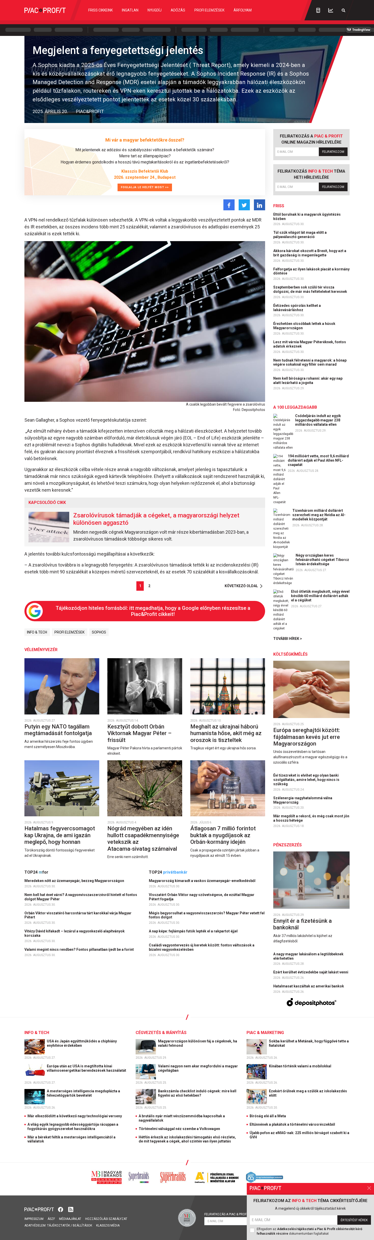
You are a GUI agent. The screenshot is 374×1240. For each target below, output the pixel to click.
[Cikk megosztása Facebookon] (229, 204)
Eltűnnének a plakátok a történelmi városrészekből (292, 1124)
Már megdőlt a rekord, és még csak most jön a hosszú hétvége (311, 818)
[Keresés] (343, 10)
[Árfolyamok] (330, 10)
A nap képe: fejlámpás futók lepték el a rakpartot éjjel (193, 931)
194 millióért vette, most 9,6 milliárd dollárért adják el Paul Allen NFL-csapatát (318, 460)
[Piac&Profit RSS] (70, 1209)
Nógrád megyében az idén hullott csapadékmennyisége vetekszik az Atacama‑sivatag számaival (143, 838)
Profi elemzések (209, 10)
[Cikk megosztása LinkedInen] (259, 204)
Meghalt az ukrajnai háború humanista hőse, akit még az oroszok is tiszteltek (226, 733)
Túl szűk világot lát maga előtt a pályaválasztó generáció (300, 234)
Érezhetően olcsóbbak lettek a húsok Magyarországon (304, 326)
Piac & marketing (265, 1032)
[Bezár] (369, 1188)
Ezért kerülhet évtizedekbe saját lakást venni (311, 972)
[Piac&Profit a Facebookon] (61, 1209)
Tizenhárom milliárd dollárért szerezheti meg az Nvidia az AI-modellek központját (319, 514)
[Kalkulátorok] (318, 10)
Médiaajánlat (70, 1219)
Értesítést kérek (354, 1220)
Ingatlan (130, 10)
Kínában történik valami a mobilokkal (300, 1066)
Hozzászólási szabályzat (106, 1219)
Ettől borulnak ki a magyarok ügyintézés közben (307, 216)
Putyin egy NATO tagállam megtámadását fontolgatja (58, 729)
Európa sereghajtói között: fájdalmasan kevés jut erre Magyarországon (306, 737)
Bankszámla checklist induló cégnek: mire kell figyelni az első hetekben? (197, 1093)
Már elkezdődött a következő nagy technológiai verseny (74, 1116)
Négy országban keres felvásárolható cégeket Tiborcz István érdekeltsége (322, 559)
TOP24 (36, 872)
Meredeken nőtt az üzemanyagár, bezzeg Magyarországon (74, 881)
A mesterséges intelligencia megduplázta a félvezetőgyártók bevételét (83, 1093)
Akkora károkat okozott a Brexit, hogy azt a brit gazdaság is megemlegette (309, 253)
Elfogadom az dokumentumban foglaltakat (309, 1231)
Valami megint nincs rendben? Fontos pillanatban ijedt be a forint (79, 949)
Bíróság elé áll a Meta (268, 1116)
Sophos (99, 632)
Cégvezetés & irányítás (161, 1032)
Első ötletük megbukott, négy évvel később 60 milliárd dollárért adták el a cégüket (320, 595)
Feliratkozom (333, 152)
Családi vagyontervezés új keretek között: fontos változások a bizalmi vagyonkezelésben (201, 947)
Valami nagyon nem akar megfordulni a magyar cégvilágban (198, 1068)
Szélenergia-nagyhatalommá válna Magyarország (302, 800)
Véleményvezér (40, 649)
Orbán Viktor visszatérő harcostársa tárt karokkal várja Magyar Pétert (78, 915)
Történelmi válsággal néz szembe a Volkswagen (179, 1129)
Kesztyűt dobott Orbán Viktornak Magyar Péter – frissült (139, 733)
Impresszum (34, 1219)
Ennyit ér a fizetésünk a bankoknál (302, 924)
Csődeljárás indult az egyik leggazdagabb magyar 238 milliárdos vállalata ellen (318, 420)
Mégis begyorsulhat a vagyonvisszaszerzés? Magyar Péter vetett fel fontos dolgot (207, 915)
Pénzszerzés (287, 845)
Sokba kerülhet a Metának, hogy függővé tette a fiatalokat (309, 1043)
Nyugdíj (155, 10)
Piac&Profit (90, 111)
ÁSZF (51, 1219)
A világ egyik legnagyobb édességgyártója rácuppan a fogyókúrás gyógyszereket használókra (72, 1126)
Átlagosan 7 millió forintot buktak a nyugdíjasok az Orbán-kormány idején (223, 835)
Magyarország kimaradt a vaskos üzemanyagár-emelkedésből (202, 881)
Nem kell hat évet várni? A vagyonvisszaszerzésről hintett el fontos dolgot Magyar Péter (80, 897)
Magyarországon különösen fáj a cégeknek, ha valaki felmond (197, 1043)
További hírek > (287, 639)
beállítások (82, 1225)
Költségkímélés (290, 654)
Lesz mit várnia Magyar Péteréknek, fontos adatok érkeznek (309, 344)
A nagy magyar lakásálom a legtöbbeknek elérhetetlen (308, 956)
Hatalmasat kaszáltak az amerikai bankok (309, 986)
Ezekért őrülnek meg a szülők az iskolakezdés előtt (308, 1093)
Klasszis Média (108, 1225)
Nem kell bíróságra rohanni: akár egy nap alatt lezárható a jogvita (307, 380)
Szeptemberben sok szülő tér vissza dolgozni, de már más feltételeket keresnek (310, 289)
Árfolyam (243, 10)
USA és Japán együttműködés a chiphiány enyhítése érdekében (82, 1043)
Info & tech (37, 632)
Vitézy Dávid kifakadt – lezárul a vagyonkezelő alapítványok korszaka (74, 933)
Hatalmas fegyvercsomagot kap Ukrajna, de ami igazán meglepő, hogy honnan (59, 835)
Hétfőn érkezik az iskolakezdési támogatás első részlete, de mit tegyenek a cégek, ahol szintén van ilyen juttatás (187, 1139)
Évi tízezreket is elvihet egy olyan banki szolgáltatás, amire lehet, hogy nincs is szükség (306, 779)
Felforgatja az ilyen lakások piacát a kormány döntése (311, 271)
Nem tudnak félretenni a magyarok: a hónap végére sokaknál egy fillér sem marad (310, 362)
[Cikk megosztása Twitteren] (244, 204)
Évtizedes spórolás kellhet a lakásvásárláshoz (297, 308)
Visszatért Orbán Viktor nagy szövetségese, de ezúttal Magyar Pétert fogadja (201, 897)
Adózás (178, 10)
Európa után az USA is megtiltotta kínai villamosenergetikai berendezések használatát (87, 1068)
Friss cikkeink (100, 10)
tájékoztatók (58, 1225)
